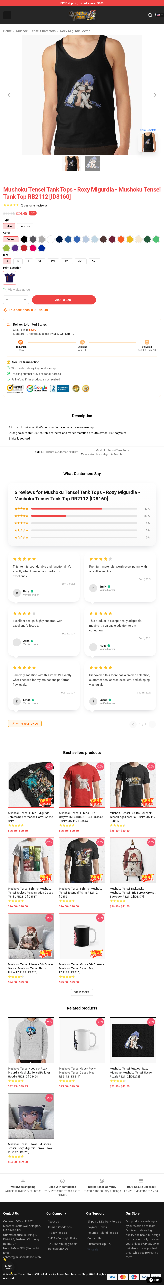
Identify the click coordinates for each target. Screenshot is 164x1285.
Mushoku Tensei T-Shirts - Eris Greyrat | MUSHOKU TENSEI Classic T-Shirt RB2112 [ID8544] (81, 817)
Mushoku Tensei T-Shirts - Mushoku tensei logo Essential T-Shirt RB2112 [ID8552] (132, 817)
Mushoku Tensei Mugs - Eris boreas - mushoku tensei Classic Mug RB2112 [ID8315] (81, 968)
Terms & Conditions (60, 1227)
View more (82, 992)
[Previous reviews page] (133, 724)
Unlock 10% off (8, 1267)
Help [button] (156, 1280)
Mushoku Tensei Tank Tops (112, 450)
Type (6, 219)
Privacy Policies (57, 1232)
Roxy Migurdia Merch (75, 31)
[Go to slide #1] (71, 163)
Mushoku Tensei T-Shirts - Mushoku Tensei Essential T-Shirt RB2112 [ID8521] (80, 892)
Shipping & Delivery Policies (104, 1221)
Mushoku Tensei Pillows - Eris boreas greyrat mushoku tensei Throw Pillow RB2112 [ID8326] (30, 968)
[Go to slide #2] (92, 163)
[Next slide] (154, 95)
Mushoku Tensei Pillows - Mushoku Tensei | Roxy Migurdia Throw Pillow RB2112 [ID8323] (30, 1148)
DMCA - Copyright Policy (63, 1238)
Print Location (12, 267)
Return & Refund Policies (102, 1232)
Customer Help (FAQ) (100, 1243)
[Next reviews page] (152, 724)
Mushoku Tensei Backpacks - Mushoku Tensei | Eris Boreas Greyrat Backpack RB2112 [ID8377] (133, 892)
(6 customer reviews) (34, 205)
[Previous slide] (9, 95)
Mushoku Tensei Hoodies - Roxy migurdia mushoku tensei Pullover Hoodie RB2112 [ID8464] (29, 1072)
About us (53, 1221)
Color (6, 232)
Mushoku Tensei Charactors (36, 31)
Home (7, 31)
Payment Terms (97, 1227)
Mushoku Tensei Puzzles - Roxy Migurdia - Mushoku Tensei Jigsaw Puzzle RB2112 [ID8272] (131, 1072)
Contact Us (94, 1238)
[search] (150, 15)
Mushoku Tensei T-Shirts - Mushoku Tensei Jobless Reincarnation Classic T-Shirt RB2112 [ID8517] (30, 892)
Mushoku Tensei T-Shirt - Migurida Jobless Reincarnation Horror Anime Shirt (30, 817)
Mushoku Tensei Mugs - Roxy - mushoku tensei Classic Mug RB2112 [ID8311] (77, 1072)
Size (6, 255)
